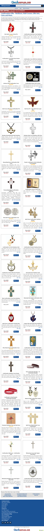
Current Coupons (5, 503)
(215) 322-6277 (12, 511)
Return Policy (4, 507)
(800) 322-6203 (7, 511)
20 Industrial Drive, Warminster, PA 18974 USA (10, 512)
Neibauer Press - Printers (6, 517)
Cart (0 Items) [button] (26, 8)
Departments (6, 5)
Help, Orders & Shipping (6, 502)
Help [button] (20, 8)
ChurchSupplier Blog (5, 519)
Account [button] (16, 8)
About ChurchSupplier (5, 515)
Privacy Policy (4, 506)
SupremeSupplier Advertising (7, 516)
